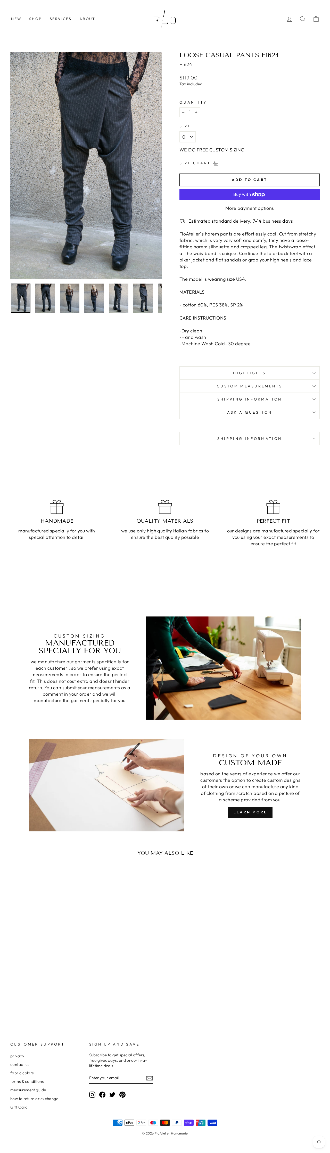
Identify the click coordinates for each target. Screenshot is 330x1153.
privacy (17, 1056)
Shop (35, 18)
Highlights (249, 373)
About (87, 18)
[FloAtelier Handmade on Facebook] (102, 1094)
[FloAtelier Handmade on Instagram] (92, 1094)
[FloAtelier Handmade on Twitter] (112, 1094)
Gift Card (19, 1107)
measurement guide (28, 1089)
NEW (16, 18)
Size (185, 126)
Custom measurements (249, 386)
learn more (250, 812)
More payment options (249, 208)
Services (61, 18)
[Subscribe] (149, 1078)
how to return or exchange (34, 1098)
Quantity (193, 102)
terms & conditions (27, 1081)
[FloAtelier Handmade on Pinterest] (122, 1094)
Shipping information (249, 399)
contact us (19, 1064)
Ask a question (249, 412)
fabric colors (22, 1072)
